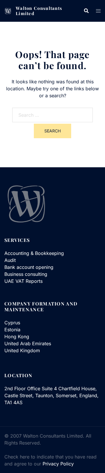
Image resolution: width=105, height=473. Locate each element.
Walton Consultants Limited (39, 10)
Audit (10, 260)
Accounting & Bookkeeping (34, 253)
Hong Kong (16, 336)
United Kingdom (22, 350)
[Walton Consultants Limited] (7, 11)
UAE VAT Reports (23, 281)
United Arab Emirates (27, 343)
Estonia (12, 329)
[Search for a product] (86, 10)
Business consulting (25, 274)
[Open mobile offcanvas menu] (98, 10)
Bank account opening (28, 267)
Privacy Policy (58, 464)
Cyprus (12, 322)
